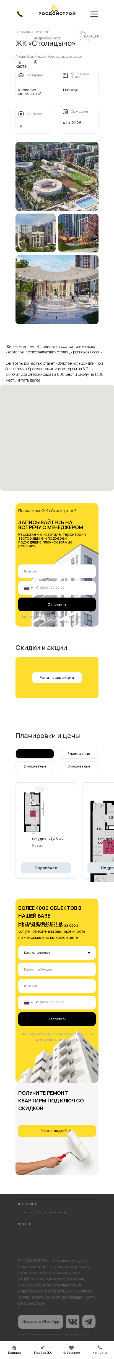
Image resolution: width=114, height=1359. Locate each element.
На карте (21, 64)
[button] (57, 677)
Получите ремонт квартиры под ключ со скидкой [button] (51, 1100)
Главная (22, 31)
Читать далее (28, 380)
